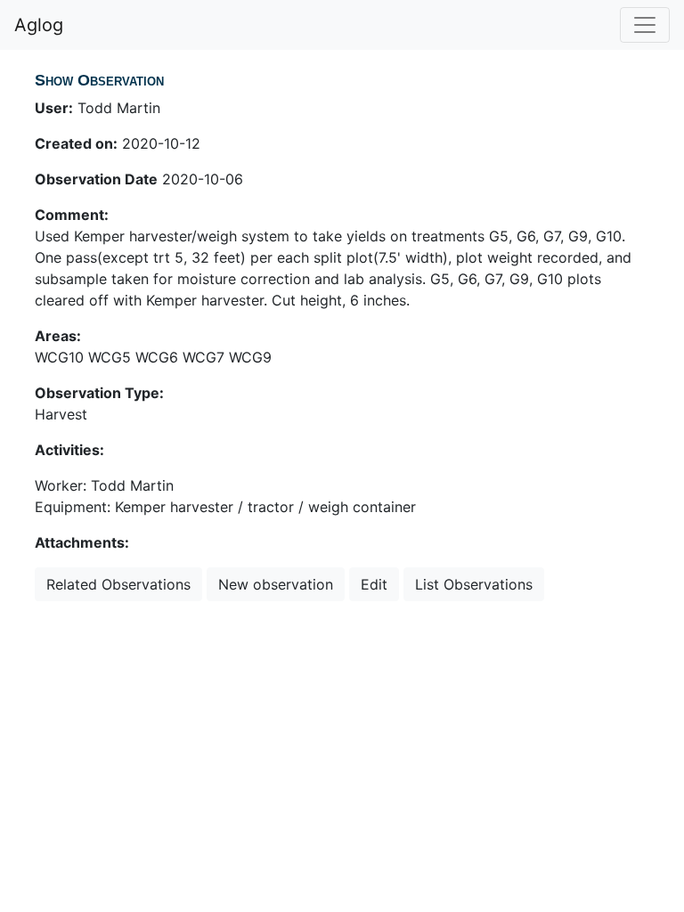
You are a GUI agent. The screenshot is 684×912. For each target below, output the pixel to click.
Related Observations (118, 584)
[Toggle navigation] (645, 25)
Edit (374, 584)
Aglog (38, 25)
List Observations (474, 584)
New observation (275, 584)
